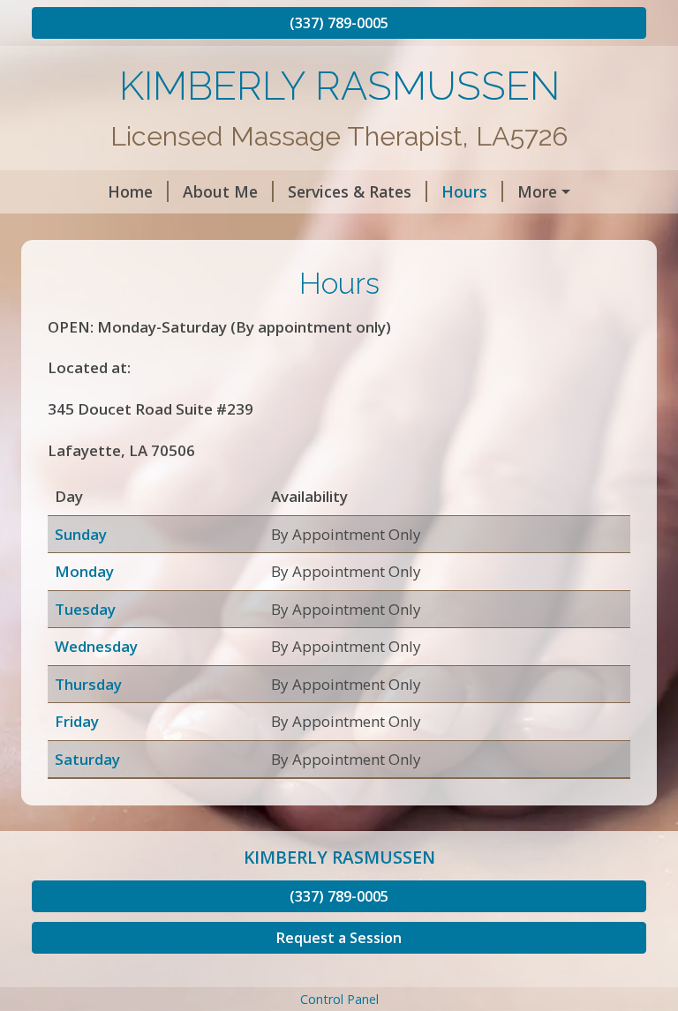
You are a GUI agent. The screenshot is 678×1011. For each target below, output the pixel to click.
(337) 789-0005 (339, 23)
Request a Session (339, 937)
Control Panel (339, 999)
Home (130, 191)
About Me (220, 191)
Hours (464, 191)
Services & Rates (349, 191)
